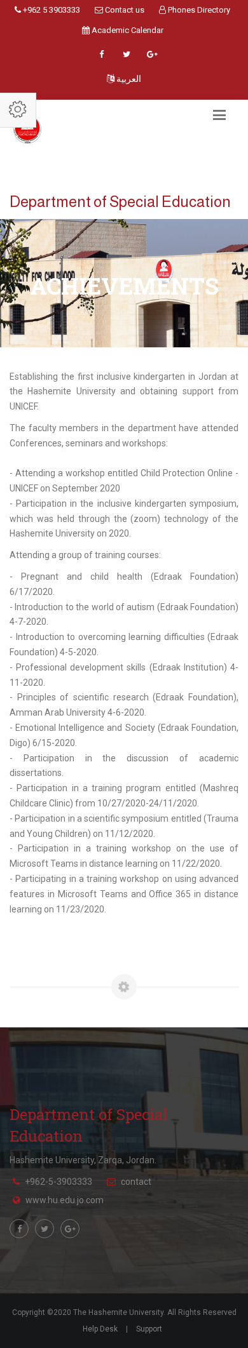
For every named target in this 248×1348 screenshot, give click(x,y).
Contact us (123, 10)
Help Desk (100, 1329)
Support (149, 1329)
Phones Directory (198, 10)
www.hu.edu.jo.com (64, 1200)
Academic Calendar (126, 30)
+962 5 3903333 (50, 10)
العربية (127, 79)
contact (136, 1182)
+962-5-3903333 (58, 1182)
